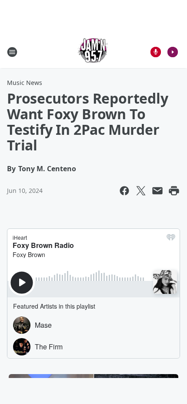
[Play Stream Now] (172, 52)
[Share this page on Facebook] (124, 191)
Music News (24, 82)
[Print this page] (174, 191)
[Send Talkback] (155, 52)
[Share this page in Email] (157, 191)
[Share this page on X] (141, 191)
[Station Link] (93, 52)
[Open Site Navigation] (12, 52)
